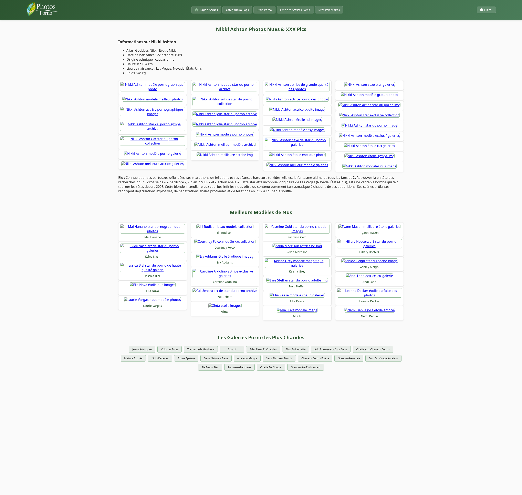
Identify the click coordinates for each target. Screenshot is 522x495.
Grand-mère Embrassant (306, 367)
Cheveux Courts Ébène (315, 358)
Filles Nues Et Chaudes (263, 349)
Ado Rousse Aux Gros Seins (330, 349)
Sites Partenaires (329, 10)
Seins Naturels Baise (216, 358)
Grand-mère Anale (349, 358)
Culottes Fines (169, 349)
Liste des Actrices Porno (295, 10)
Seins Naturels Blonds (279, 358)
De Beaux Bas (210, 367)
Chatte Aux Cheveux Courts (373, 349)
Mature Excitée (133, 358)
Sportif (232, 349)
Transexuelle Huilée (239, 367)
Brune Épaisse (186, 358)
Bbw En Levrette (295, 349)
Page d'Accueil (209, 10)
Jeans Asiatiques (142, 349)
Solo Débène (160, 358)
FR (486, 9)
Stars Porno (264, 10)
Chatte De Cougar (271, 367)
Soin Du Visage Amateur (383, 358)
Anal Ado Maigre (247, 358)
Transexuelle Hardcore (200, 349)
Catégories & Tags (237, 10)
